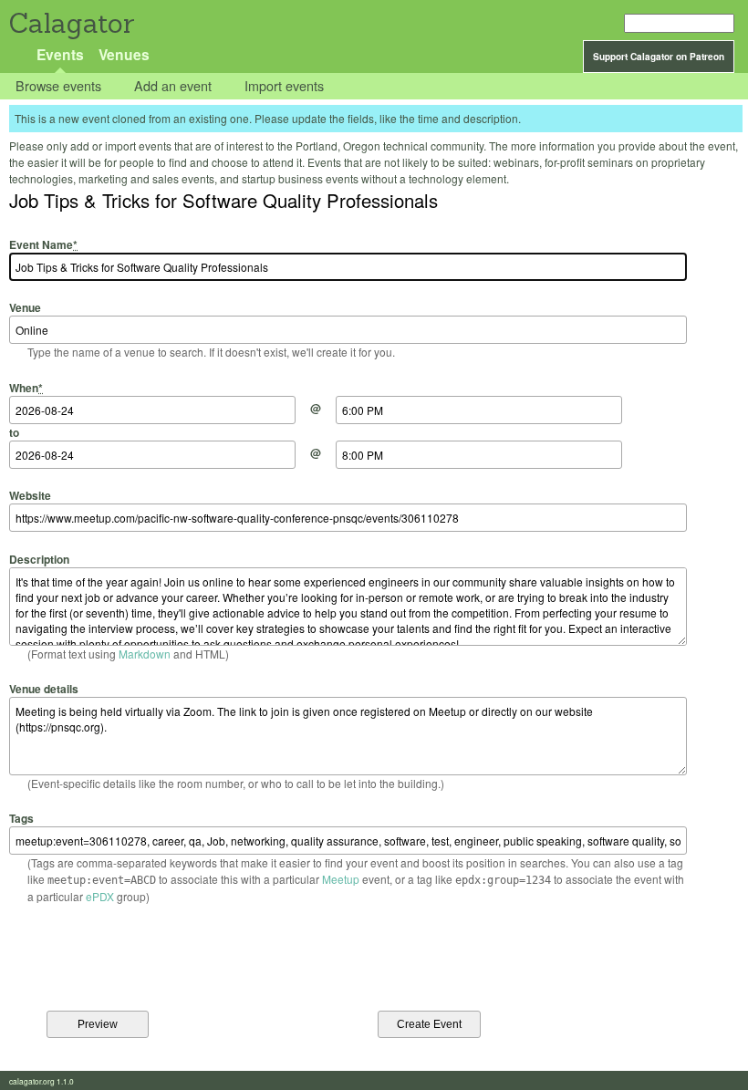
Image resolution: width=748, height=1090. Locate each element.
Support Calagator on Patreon (658, 56)
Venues (124, 54)
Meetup (340, 879)
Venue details (43, 688)
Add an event (173, 86)
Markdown (145, 653)
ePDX (100, 896)
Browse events (58, 86)
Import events (284, 86)
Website (30, 495)
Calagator (70, 23)
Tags (21, 818)
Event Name (43, 244)
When (26, 387)
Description (39, 558)
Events (60, 54)
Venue (25, 307)
